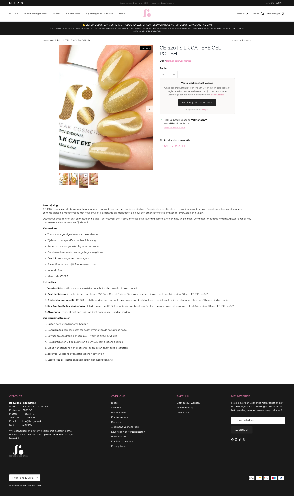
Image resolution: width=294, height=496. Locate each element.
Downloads (183, 412)
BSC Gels (13, 13)
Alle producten (73, 13)
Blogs (114, 402)
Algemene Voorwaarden (125, 426)
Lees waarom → (219, 94)
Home (46, 40)
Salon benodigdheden (35, 13)
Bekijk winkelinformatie (174, 127)
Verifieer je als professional (197, 102)
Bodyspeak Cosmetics (178, 60)
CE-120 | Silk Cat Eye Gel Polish (77, 40)
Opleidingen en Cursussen (99, 13)
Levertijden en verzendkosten (128, 431)
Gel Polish (55, 40)
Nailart (56, 13)
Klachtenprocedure (122, 441)
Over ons (116, 407)
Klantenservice (119, 417)
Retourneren (118, 436)
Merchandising (185, 407)
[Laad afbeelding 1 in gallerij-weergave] (106, 107)
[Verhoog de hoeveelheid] (174, 74)
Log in (205, 109)
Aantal (163, 68)
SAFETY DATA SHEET (176, 145)
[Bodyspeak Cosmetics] (147, 13)
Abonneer (242, 430)
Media (122, 13)
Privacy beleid (119, 446)
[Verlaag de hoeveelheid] (162, 74)
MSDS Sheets (118, 412)
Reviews (116, 422)
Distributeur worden (188, 402)
